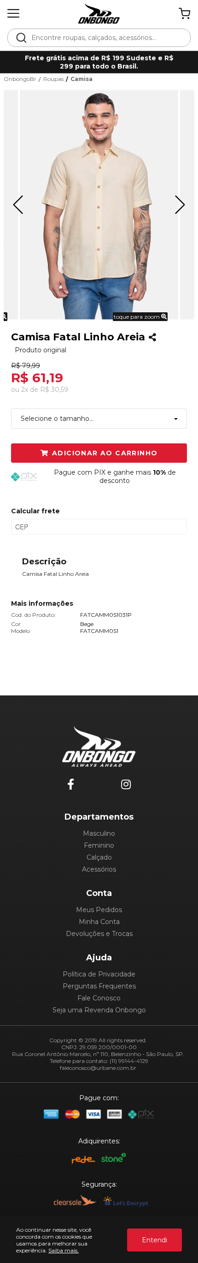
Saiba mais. (63, 1250)
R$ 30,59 (54, 389)
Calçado (99, 857)
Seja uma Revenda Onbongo (99, 1010)
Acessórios (99, 869)
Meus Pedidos (99, 910)
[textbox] (105, 38)
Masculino (99, 833)
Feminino (99, 845)
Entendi (154, 1240)
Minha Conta (99, 922)
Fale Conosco (99, 998)
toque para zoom (137, 316)
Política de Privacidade (99, 974)
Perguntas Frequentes (99, 986)
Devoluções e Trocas (99, 934)
